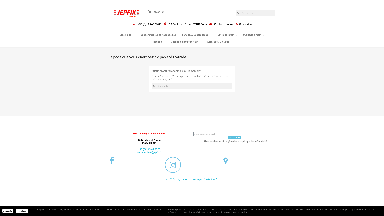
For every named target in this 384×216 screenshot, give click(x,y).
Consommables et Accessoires (158, 34)
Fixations (157, 41)
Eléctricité (125, 34)
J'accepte (7, 211)
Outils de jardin (226, 34)
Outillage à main (252, 34)
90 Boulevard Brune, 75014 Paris (188, 24)
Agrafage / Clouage (218, 41)
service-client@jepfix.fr (149, 152)
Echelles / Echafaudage (195, 34)
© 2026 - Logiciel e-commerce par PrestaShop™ (192, 179)
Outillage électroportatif (184, 41)
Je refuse (22, 211)
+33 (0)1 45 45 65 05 (149, 24)
